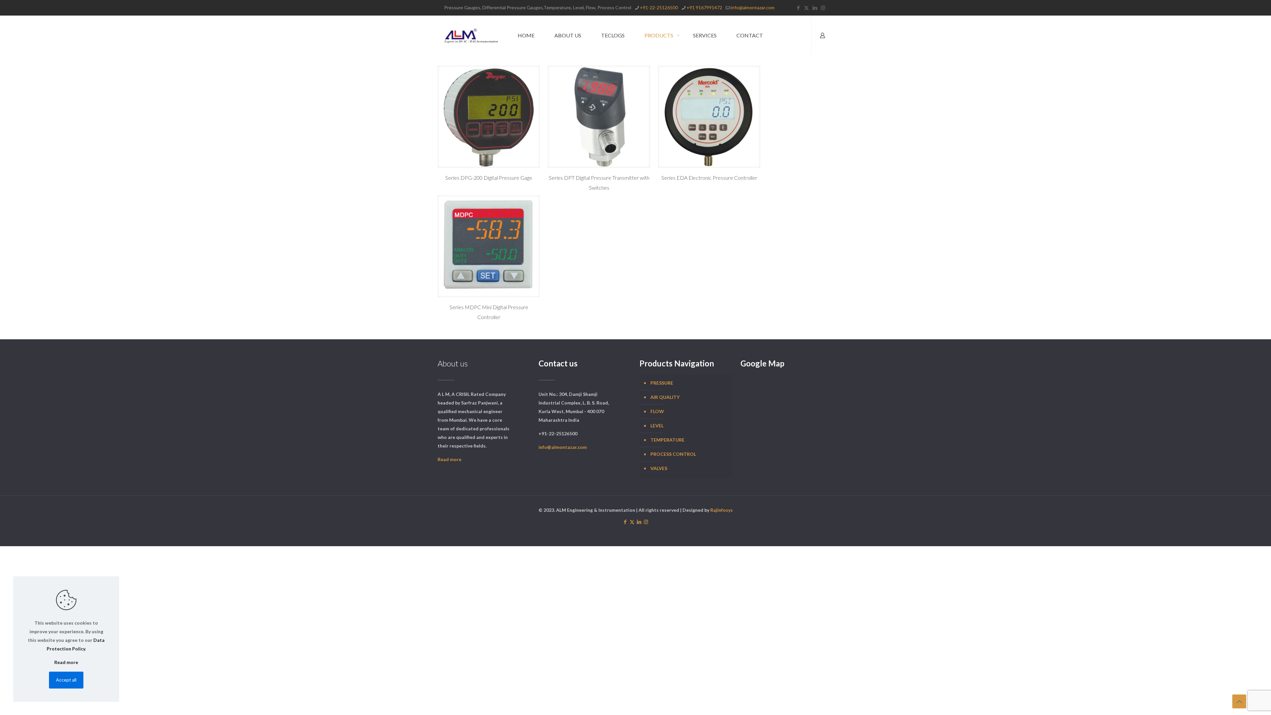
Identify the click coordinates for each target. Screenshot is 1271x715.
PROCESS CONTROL (673, 454)
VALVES (658, 468)
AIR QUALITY (665, 397)
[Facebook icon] (798, 8)
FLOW (657, 411)
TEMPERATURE (667, 440)
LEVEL (657, 425)
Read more (449, 459)
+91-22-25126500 (659, 7)
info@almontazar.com (753, 7)
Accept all (66, 680)
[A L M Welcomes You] (471, 35)
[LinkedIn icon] (814, 8)
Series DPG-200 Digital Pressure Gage (488, 177)
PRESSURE (661, 383)
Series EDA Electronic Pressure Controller (709, 177)
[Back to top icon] (1239, 701)
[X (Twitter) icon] (806, 8)
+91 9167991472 (704, 7)
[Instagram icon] (823, 8)
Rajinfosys (721, 510)
